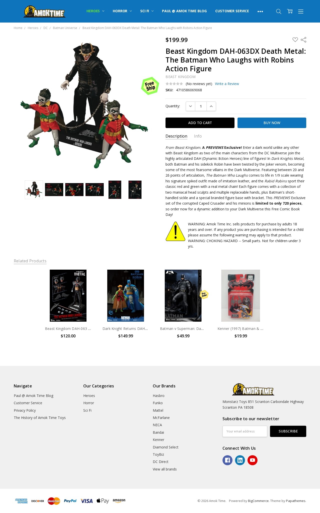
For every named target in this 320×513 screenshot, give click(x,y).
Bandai (158, 432)
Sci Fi (145, 11)
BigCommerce (258, 500)
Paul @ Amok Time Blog (184, 11)
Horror (120, 11)
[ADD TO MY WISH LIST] (85, 286)
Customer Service (232, 11)
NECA (157, 424)
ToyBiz (158, 454)
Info (198, 136)
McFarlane (161, 417)
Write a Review (227, 84)
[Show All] (260, 11)
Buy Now (68, 311)
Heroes (93, 11)
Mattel (158, 410)
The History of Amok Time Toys (40, 417)
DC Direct (160, 461)
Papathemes (296, 500)
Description (176, 136)
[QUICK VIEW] (85, 278)
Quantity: (173, 106)
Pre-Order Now (183, 311)
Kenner (158, 439)
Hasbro (158, 395)
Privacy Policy (25, 410)
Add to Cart (68, 300)
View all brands (165, 469)
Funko (158, 402)
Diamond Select (165, 447)
